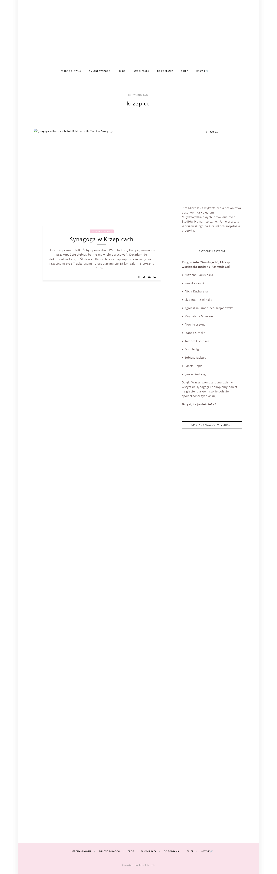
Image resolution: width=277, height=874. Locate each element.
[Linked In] (153, 277)
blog (122, 71)
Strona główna (71, 71)
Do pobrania (165, 71)
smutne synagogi (100, 71)
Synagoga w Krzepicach (102, 239)
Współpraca (141, 71)
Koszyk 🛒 (202, 71)
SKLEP (184, 71)
